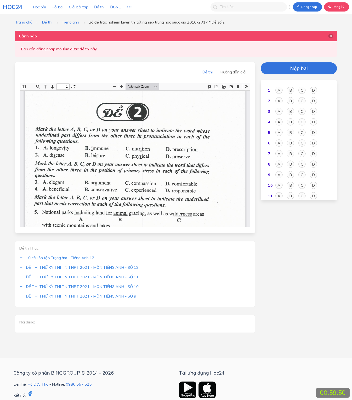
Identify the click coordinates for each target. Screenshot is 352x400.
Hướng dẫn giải (233, 72)
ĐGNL (115, 7)
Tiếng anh (70, 22)
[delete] (330, 36)
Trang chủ (23, 22)
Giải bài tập (78, 7)
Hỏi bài (57, 7)
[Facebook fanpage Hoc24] (30, 395)
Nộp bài (299, 68)
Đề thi (99, 7)
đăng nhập (45, 49)
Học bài (39, 7)
